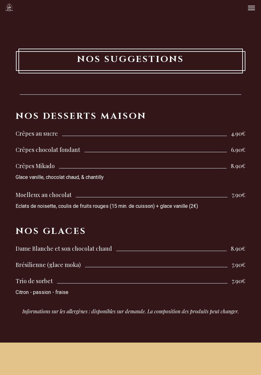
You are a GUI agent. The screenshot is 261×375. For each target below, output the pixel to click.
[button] (251, 7)
